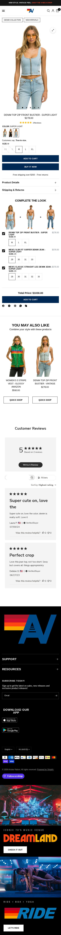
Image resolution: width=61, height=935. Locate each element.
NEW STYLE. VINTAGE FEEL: (30, 3)
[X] (9, 306)
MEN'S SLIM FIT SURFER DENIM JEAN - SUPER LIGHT (34, 251)
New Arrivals (32, 20)
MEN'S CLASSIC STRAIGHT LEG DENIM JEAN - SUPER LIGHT (34, 268)
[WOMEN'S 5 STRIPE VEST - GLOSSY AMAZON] (16, 356)
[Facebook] (4, 306)
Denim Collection (12, 20)
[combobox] (43, 485)
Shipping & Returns (13, 190)
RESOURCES (11, 669)
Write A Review (30, 465)
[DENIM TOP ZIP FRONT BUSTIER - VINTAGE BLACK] (10, 133)
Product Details (10, 182)
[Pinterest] (15, 306)
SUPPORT (9, 659)
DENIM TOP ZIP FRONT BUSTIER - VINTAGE (45, 382)
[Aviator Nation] (30, 821)
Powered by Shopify (45, 769)
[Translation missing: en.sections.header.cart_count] (57, 11)
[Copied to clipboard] (26, 306)
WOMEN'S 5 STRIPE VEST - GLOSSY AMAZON (16, 383)
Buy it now (30, 167)
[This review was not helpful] (48, 533)
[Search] (48, 11)
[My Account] (53, 11)
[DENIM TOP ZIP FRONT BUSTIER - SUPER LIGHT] (16, 133)
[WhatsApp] (21, 306)
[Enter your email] (56, 695)
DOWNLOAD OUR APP (16, 711)
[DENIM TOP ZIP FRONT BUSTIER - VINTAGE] (5, 133)
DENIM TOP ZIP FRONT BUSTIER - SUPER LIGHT (34, 234)
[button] (15, 849)
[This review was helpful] (43, 533)
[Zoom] (53, 30)
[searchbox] (17, 477)
